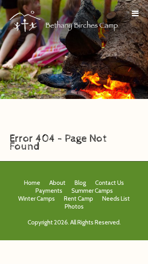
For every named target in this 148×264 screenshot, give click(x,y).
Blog (80, 182)
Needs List (116, 198)
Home (32, 182)
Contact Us (109, 182)
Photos (74, 206)
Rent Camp (78, 198)
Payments (49, 190)
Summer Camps (92, 190)
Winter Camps (36, 198)
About (57, 182)
